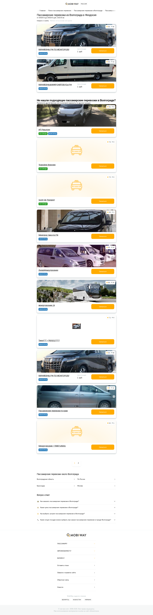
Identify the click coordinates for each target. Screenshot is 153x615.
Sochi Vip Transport (47, 200)
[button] (114, 35)
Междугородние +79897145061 (52, 446)
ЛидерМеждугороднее (48, 270)
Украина (88, 600)
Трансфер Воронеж (47, 165)
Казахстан (77, 600)
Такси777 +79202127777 (49, 340)
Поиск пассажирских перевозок (59, 10)
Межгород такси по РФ (48, 235)
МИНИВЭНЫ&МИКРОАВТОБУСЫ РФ (55, 85)
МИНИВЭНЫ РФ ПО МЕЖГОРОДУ (54, 49)
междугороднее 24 (47, 305)
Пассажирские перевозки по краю (53, 411)
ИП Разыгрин (44, 130)
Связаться (103, 51)
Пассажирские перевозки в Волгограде (88, 10)
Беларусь (65, 600)
